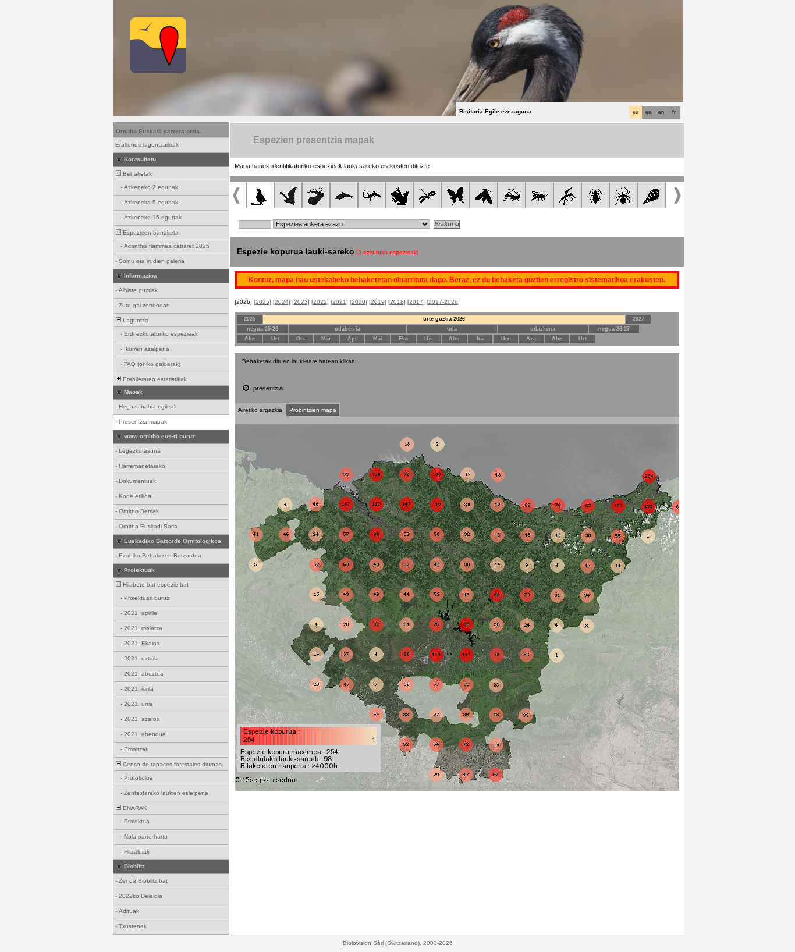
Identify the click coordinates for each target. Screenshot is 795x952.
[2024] (281, 302)
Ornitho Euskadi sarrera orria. (158, 131)
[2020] (358, 302)
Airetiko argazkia (260, 410)
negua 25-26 (262, 329)
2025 (249, 319)
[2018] (397, 302)
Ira (480, 339)
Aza (531, 339)
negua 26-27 (614, 329)
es (648, 112)
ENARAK (134, 808)
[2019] (377, 302)
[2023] (301, 302)
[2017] (416, 302)
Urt (275, 339)
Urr (505, 339)
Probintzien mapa (312, 410)
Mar (326, 339)
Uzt (428, 339)
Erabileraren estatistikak (154, 379)
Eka (403, 339)
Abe (249, 339)
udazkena (542, 329)
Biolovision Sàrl (363, 943)
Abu (454, 339)
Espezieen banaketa (150, 232)
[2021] (339, 302)
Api (352, 339)
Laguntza (134, 320)
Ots (300, 339)
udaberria (347, 329)
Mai (377, 339)
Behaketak (136, 173)
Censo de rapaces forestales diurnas (171, 764)
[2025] (262, 302)
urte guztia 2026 (444, 319)
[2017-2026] (443, 302)
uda (452, 329)
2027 (638, 319)
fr (674, 112)
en (661, 112)
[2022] (320, 302)
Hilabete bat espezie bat (155, 584)
